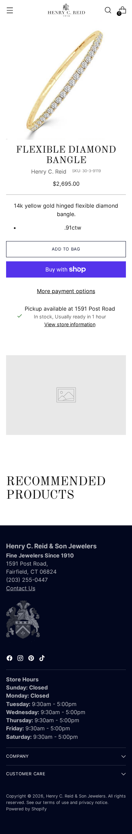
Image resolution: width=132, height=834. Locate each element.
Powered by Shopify (26, 808)
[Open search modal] (108, 10)
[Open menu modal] (10, 10)
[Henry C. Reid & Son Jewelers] (66, 10)
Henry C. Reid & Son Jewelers (76, 796)
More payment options (66, 291)
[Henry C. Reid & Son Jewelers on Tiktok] (43, 659)
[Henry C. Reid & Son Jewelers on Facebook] (10, 659)
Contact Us (20, 588)
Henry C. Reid (48, 171)
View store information (69, 324)
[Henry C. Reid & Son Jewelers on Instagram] (21, 659)
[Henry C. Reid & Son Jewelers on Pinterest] (32, 659)
